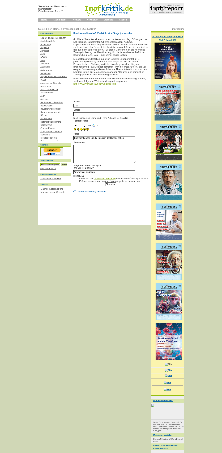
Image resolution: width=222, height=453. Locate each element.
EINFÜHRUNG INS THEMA (53, 38)
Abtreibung (45, 44)
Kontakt (77, 20)
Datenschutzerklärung (105, 178)
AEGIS (43, 57)
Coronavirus (46, 125)
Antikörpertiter (47, 93)
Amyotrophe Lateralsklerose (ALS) (53, 78)
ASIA (42, 96)
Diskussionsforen (48, 138)
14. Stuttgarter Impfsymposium (167, 36)
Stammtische (60, 20)
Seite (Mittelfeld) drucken (92, 191)
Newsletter (92, 20)
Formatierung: (81, 121)
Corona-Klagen (47, 128)
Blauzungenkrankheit (50, 112)
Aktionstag (45, 67)
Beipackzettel (46, 106)
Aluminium (45, 73)
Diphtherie (45, 135)
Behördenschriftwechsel (51, 102)
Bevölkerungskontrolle (51, 109)
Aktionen (44, 64)
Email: (77, 110)
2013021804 (89, 28)
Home (44, 20)
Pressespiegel (71, 28)
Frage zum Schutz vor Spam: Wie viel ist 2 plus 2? (88, 166)
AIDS (42, 60)
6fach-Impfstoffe (47, 41)
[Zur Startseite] (109, 17)
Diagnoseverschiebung (51, 131)
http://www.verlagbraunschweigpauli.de (94, 83)
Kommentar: (80, 142)
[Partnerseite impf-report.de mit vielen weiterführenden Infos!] (166, 13)
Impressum (178, 28)
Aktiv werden (46, 70)
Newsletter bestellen (50, 178)
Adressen (44, 51)
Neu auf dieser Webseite (52, 192)
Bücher (43, 115)
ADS (42, 54)
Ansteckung (46, 86)
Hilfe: (76, 134)
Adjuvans (44, 47)
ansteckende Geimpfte (51, 83)
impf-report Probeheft (163, 401)
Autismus (44, 99)
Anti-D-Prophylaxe (49, 89)
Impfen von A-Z (47, 33)
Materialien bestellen (162, 435)
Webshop (108, 20)
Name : (77, 101)
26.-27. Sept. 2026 (167, 40)
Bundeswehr (46, 118)
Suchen (123, 20)
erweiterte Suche (48, 168)
